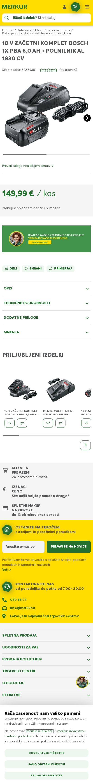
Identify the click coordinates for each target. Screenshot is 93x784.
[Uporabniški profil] (64, 6)
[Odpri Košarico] (75, 6)
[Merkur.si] (14, 7)
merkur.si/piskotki (39, 731)
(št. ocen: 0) (68, 69)
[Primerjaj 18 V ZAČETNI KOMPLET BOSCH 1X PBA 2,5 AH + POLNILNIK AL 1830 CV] (22, 423)
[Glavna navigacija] (87, 6)
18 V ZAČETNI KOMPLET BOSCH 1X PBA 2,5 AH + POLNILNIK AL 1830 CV (21, 415)
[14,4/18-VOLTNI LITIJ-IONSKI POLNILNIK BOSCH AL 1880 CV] (61, 390)
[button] (46, 114)
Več (5, 569)
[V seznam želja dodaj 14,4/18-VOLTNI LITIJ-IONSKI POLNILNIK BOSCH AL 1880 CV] (48, 423)
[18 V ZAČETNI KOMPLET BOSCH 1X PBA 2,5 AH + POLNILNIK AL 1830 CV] (23, 390)
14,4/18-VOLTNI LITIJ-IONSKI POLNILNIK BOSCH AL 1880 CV (58, 415)
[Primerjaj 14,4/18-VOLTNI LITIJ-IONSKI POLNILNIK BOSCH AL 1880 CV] (60, 423)
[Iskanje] (6, 17)
